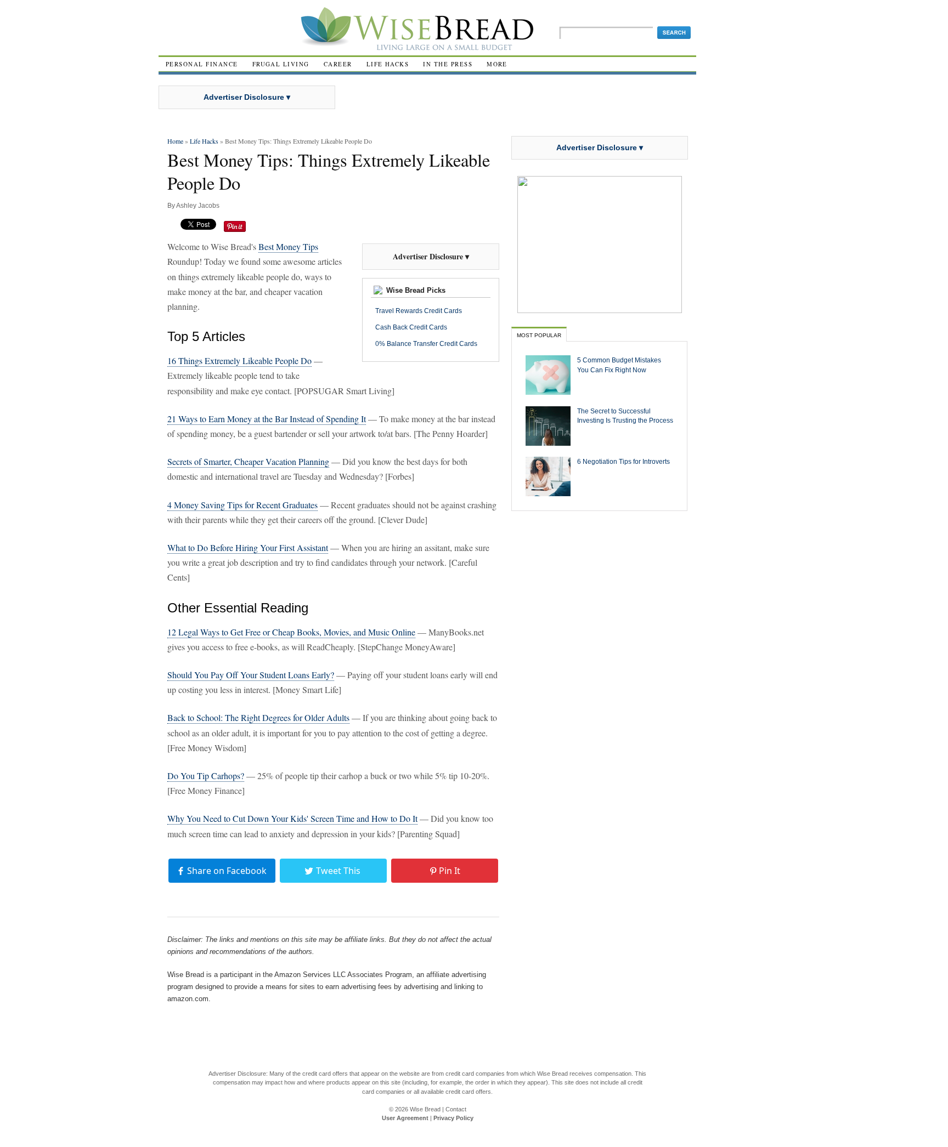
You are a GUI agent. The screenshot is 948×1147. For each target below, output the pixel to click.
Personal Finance (202, 64)
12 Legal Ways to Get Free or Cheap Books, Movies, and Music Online (291, 632)
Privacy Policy (453, 1118)
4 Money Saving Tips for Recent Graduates (242, 504)
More (497, 64)
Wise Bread (425, 1109)
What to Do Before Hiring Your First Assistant (247, 547)
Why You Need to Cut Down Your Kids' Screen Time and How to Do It (292, 818)
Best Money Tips (288, 246)
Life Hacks (387, 64)
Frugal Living (280, 64)
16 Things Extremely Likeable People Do (239, 360)
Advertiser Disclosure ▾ (247, 97)
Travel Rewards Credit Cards (418, 311)
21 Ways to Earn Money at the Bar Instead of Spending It (266, 418)
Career (338, 64)
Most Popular (539, 335)
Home (175, 141)
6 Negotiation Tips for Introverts (623, 461)
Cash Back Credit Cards (411, 327)
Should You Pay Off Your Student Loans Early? (250, 674)
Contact (455, 1109)
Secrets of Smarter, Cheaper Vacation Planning (248, 461)
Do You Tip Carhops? (205, 775)
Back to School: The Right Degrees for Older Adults (258, 717)
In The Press (447, 64)
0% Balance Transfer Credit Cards (426, 344)
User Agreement (405, 1118)
